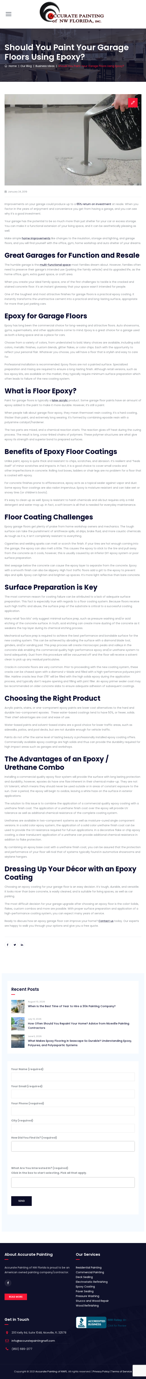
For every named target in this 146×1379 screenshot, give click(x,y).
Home (12, 66)
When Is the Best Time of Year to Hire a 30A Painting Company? (72, 1006)
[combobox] (73, 1146)
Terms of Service (121, 1371)
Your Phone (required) (27, 1103)
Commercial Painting (90, 1272)
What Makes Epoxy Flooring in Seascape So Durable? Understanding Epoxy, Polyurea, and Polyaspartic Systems (80, 1043)
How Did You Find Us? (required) (34, 1138)
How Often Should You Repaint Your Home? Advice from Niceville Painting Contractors (78, 1026)
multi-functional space (55, 265)
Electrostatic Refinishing (92, 1282)
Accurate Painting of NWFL (51, 1371)
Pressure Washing (87, 1296)
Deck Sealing (84, 1277)
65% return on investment (94, 204)
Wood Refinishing (87, 1305)
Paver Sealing (85, 1291)
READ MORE (16, 1296)
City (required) (22, 1120)
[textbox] (13, 1144)
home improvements (36, 238)
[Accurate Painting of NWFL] (72, 14)
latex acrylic (60, 400)
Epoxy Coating (85, 1286)
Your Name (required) (27, 1069)
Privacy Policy (101, 1371)
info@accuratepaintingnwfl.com (33, 1341)
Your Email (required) (27, 1086)
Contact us (105, 921)
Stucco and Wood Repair (92, 1301)
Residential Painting (89, 1267)
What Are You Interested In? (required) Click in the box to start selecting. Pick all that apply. (49, 1170)
